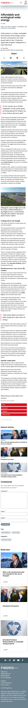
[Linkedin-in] (5, 660)
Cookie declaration (6, 683)
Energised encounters (7, 459)
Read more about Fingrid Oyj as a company (13, 691)
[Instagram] (10, 660)
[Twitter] (14, 660)
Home (2, 26)
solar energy (15, 532)
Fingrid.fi (3, 681)
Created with (5, 419)
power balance (6, 532)
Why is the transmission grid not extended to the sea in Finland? (13, 574)
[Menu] (26, 2)
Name (3, 511)
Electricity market (10, 26)
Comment (4, 491)
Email (3, 518)
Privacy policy (5, 685)
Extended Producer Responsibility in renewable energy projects (13, 641)
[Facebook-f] (22, 660)
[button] (21, 2)
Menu (25, 3)
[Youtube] (18, 660)
